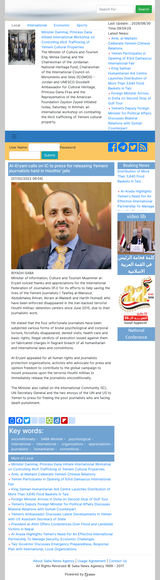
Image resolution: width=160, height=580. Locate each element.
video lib (136, 217)
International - (47, 444)
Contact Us (118, 561)
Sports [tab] (82, 25)
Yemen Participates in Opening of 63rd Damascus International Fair (129, 58)
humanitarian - (45, 449)
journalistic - (20, 449)
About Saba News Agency (54, 561)
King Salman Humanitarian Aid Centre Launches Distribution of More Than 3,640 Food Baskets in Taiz (127, 78)
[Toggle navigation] (14, 136)
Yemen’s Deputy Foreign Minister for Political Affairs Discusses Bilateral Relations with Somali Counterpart (129, 118)
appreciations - (100, 444)
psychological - (80, 439)
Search (143, 9)
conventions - (69, 449)
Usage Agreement (92, 561)
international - (21, 444)
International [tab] (37, 25)
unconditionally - (24, 439)
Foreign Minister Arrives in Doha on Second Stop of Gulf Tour (129, 98)
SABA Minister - (53, 439)
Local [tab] (16, 25)
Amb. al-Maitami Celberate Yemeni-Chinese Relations (129, 43)
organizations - (73, 444)
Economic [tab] (62, 25)
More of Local (21, 458)
